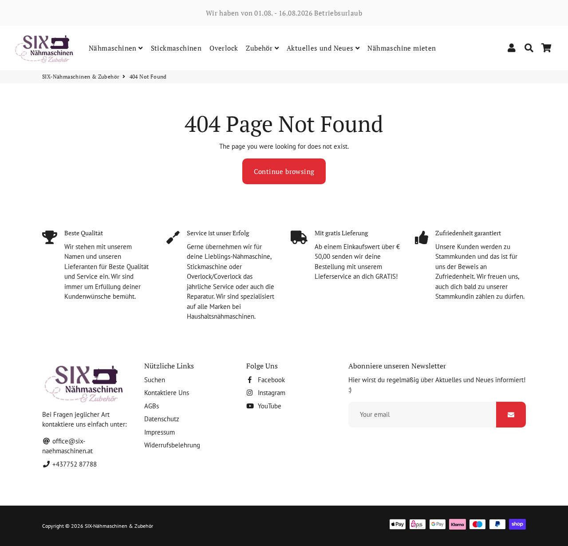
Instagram (270, 392)
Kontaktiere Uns (166, 392)
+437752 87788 (74, 464)
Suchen (154, 380)
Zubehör (260, 48)
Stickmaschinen (176, 48)
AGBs (151, 406)
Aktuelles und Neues (321, 48)
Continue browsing (284, 171)
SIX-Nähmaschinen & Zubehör (80, 76)
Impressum (159, 432)
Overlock (223, 48)
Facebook (270, 380)
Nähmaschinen (113, 48)
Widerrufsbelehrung (172, 445)
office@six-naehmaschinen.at (67, 446)
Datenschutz (161, 419)
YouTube (268, 406)
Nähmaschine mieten (401, 48)
